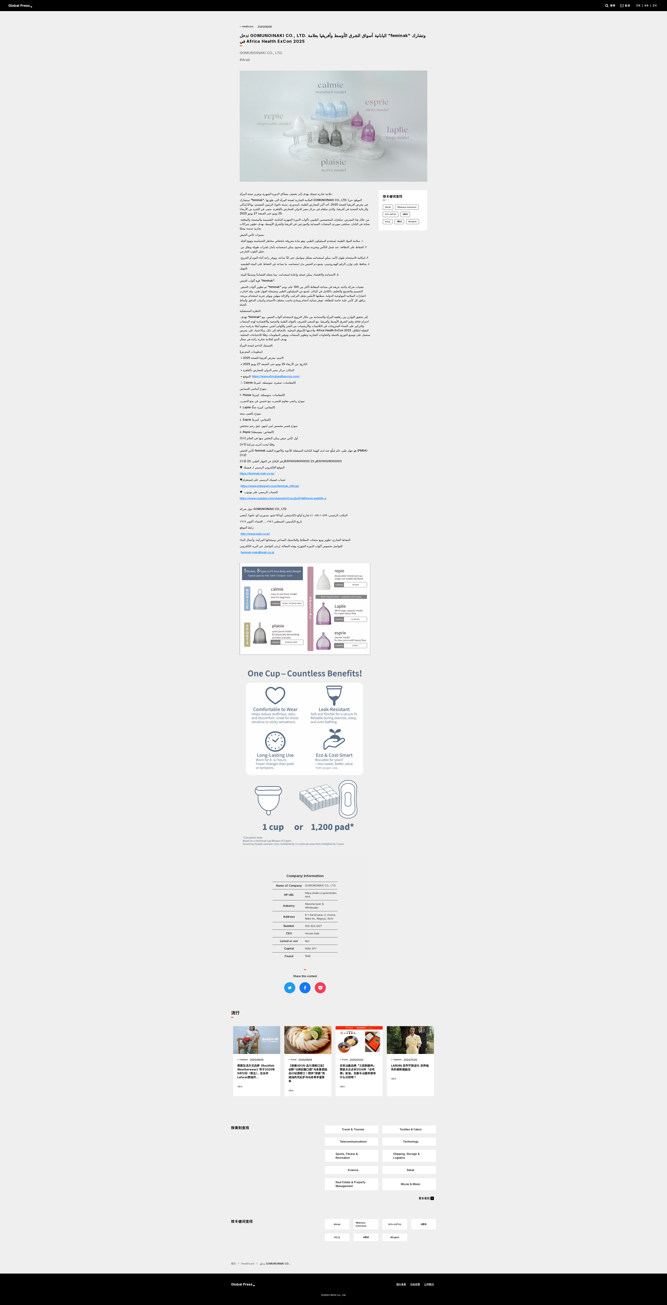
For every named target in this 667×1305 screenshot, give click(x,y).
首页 (233, 1263)
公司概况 (429, 1284)
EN (638, 5)
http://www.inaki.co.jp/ (255, 533)
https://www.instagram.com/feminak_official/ (270, 486)
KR (647, 5)
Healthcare (247, 1263)
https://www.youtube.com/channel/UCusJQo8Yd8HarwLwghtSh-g (283, 498)
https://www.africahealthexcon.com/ (276, 376)
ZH (655, 5)
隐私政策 (415, 1284)
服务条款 (401, 1284)
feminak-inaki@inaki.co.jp (257, 552)
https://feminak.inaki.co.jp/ (257, 473)
